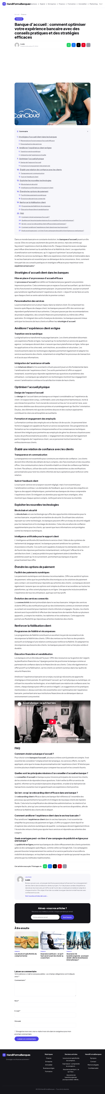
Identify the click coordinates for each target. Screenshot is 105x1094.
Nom (17, 1001)
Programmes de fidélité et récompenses (36, 206)
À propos (93, 1058)
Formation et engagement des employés (35, 166)
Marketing (94, 4)
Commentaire (20, 980)
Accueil (17, 14)
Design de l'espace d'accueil (31, 162)
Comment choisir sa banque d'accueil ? (35, 217)
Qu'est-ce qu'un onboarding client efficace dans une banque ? (43, 224)
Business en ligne (48, 1068)
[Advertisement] (52, 66)
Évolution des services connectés (33, 198)
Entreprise (52, 4)
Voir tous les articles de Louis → (36, 896)
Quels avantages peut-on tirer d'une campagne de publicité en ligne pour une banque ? (52, 230)
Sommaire (22, 131)
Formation (72, 4)
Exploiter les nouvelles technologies (35, 180)
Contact (93, 1061)
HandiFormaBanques (16, 3)
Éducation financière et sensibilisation (35, 209)
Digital (42, 4)
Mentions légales (93, 1065)
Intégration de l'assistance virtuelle (33, 155)
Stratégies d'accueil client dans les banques (38, 137)
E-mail (17, 1011)
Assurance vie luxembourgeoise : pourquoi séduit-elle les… (71, 1077)
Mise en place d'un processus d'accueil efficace (38, 141)
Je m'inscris (67, 917)
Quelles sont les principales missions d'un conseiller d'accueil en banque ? (48, 220)
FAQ (22, 213)
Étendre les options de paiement (34, 191)
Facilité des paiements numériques (33, 195)
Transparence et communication (32, 173)
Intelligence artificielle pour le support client (37, 188)
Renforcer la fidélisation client (33, 202)
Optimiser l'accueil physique (31, 158)
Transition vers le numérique (30, 151)
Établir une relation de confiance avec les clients (41, 169)
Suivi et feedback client (29, 177)
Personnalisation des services (31, 144)
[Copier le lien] (88, 45)
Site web (18, 1021)
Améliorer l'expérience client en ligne (35, 148)
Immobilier (83, 4)
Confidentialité (93, 1068)
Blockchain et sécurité (29, 184)
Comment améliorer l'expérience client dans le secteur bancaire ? (44, 227)
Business (33, 4)
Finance (62, 4)
